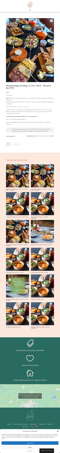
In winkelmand (17, 144)
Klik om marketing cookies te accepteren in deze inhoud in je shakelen (30, 396)
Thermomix (50, 424)
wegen (30, 447)
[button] (57, 431)
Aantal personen (10, 136)
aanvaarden (30, 443)
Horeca (9, 424)
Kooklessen (42, 424)
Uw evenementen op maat (21, 424)
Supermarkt (33, 424)
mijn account (25, 426)
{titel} (28, 451)
